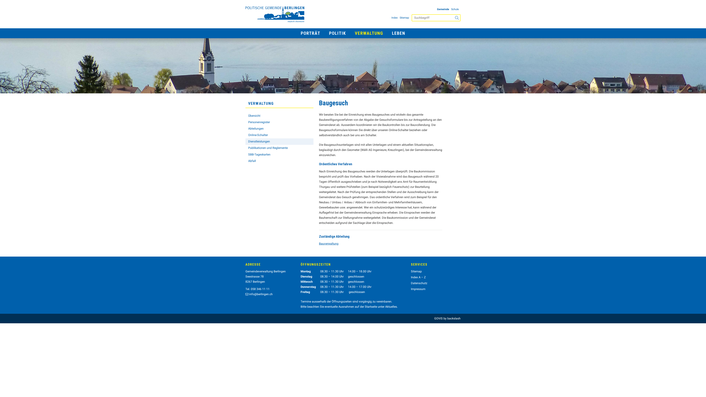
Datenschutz (419, 283)
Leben (398, 33)
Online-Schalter (258, 135)
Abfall (252, 161)
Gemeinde (443, 9)
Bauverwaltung (328, 243)
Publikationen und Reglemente (268, 148)
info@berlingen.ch (261, 294)
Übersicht (254, 115)
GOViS (438, 318)
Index (394, 17)
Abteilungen (256, 128)
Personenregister (259, 122)
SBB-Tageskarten (259, 154)
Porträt (310, 33)
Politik (337, 33)
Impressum (418, 289)
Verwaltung (369, 33)
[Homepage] (274, 14)
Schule (455, 9)
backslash (454, 318)
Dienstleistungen (259, 141)
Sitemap (404, 17)
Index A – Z (418, 277)
